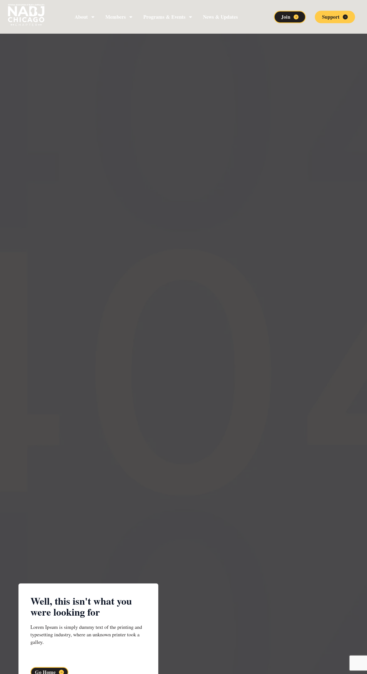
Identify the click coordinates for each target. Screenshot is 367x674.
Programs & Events (164, 16)
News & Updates (220, 16)
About (81, 16)
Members (115, 16)
